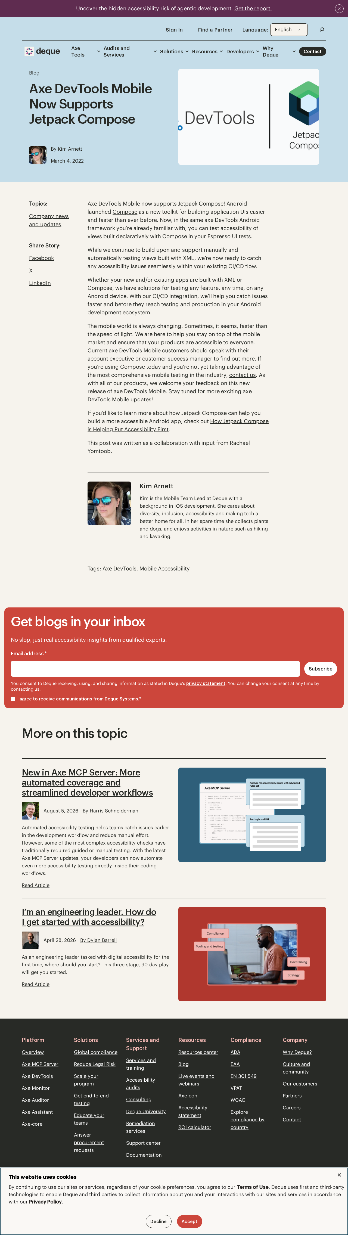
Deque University (146, 1111)
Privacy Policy (45, 1202)
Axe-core (32, 1124)
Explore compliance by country (248, 1119)
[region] (174, 1201)
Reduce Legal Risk (95, 1064)
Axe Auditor (35, 1100)
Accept (190, 1221)
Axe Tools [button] (78, 51)
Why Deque (270, 51)
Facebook (41, 258)
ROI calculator (194, 1127)
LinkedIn (40, 283)
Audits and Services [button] (117, 51)
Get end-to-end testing (91, 1099)
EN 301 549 (244, 1076)
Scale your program (86, 1080)
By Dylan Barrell (98, 940)
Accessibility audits (140, 1084)
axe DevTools (119, 568)
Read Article (35, 885)
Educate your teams (89, 1119)
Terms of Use (253, 1187)
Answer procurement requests (89, 1142)
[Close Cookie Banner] (339, 1175)
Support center (143, 1143)
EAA (235, 1064)
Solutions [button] (171, 51)
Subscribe (321, 669)
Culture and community (296, 1068)
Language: (255, 29)
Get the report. (253, 8)
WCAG (238, 1100)
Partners (292, 1096)
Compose (125, 211)
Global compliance (95, 1052)
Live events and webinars (196, 1080)
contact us (242, 374)
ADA (235, 1052)
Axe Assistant (37, 1112)
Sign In (174, 29)
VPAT (236, 1088)
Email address (29, 653)
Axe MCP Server (40, 1064)
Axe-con (187, 1096)
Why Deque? (297, 1052)
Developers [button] (240, 51)
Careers (292, 1107)
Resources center (198, 1052)
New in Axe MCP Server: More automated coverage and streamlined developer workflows (87, 782)
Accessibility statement (192, 1111)
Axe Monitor (36, 1088)
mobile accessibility (164, 568)
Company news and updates (49, 220)
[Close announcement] (339, 8)
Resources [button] (204, 51)
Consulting (138, 1099)
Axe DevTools (37, 1076)
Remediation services (140, 1127)
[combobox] (289, 29)
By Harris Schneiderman (110, 811)
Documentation (144, 1155)
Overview (33, 1052)
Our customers (300, 1084)
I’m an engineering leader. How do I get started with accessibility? (89, 916)
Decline (158, 1221)
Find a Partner (215, 29)
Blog (183, 1064)
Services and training (141, 1064)
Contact (313, 51)
